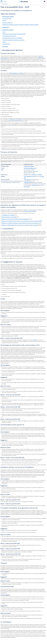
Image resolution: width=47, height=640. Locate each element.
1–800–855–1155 (27, 182)
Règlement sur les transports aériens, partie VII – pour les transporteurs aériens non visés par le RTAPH (22, 221)
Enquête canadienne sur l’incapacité (16, 73)
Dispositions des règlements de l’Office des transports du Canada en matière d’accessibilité (20, 24)
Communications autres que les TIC (9, 36)
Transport (4, 42)
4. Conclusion (5, 46)
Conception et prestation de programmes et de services (13, 40)
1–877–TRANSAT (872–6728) (29, 176)
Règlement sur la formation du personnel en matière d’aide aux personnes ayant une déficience (20, 223)
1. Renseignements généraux (8, 16)
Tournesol (35, 340)
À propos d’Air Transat (6, 18)
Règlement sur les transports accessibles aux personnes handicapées (15, 219)
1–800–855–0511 (27, 179)
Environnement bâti (6, 44)
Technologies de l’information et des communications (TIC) (13, 34)
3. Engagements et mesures (7, 30)
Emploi (3, 32)
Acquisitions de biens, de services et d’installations (12, 38)
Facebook (34, 174)
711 (25, 181)
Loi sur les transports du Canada (29, 211)
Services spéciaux (5, 3)
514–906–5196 (27, 186)
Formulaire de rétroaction (29, 166)
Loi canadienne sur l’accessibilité (15, 119)
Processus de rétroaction (7, 22)
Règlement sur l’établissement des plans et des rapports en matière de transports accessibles (20, 225)
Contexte (4, 20)
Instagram (40, 174)
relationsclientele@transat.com (30, 168)
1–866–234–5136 (35, 185)
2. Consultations (5, 27)
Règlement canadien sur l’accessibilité (9, 217)
